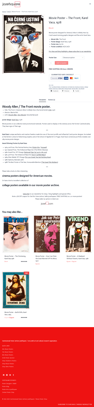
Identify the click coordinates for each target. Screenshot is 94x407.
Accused (43, 147)
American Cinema (79, 87)
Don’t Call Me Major (38, 155)
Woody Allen (75, 88)
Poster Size (52, 57)
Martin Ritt (61, 88)
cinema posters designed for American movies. (27, 175)
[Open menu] (90, 3)
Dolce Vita (36, 147)
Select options (72, 267)
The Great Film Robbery (49, 162)
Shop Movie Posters (8, 364)
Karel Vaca (55, 88)
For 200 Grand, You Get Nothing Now (37, 157)
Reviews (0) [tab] (51, 100)
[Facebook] (3, 375)
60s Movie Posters (7, 349)
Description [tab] (42, 100)
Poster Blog (5, 386)
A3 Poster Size (71, 87)
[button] (42, 16)
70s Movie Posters (56, 87)
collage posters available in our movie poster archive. (30, 185)
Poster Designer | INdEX (9, 383)
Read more (8, 267)
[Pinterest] (10, 375)
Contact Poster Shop (8, 392)
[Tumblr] (13, 375)
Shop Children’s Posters (9, 361)
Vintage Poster (67, 88)
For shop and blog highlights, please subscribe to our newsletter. (70, 51)
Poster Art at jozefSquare (9, 389)
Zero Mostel (81, 88)
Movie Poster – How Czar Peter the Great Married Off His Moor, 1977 (46, 258)
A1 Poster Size (64, 87)
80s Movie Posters (7, 355)
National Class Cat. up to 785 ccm (35, 152)
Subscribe (26, 194)
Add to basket (61, 63)
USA (49, 110)
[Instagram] (6, 375)
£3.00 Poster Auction (8, 358)
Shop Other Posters (8, 367)
